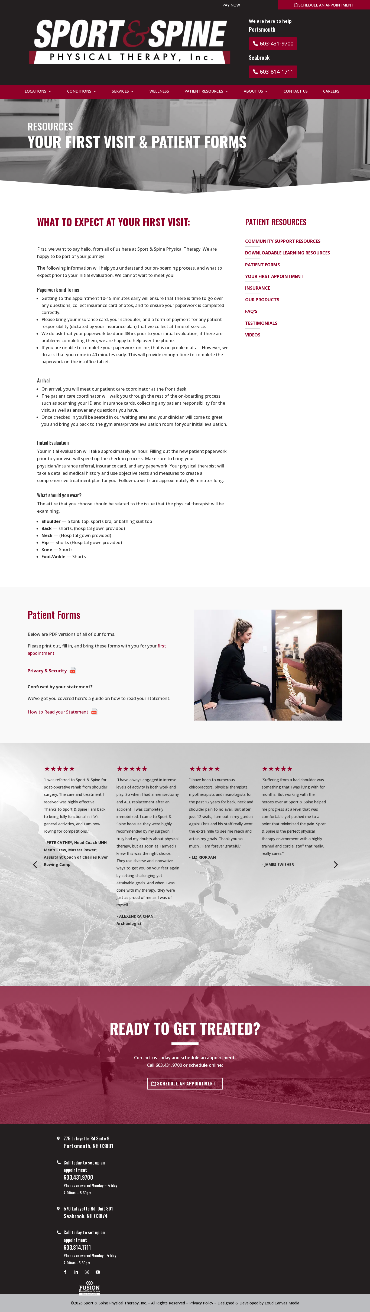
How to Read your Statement (58, 712)
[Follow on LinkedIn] (76, 1272)
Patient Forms (262, 265)
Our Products (262, 300)
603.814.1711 (77, 1247)
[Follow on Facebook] (65, 1272)
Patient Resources (203, 91)
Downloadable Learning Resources (287, 253)
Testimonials (261, 323)
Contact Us (296, 91)
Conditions (79, 91)
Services (120, 91)
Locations (35, 91)
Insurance (257, 288)
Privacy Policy (201, 1303)
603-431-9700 (276, 43)
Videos (252, 335)
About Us (253, 91)
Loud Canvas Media (282, 1303)
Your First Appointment (274, 276)
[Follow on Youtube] (97, 1272)
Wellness (159, 91)
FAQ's (251, 311)
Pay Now (231, 5)
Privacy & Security (47, 671)
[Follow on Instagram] (87, 1272)
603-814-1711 (276, 71)
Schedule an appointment (325, 5)
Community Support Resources (282, 241)
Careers (331, 91)
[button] (35, 864)
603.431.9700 (168, 1065)
